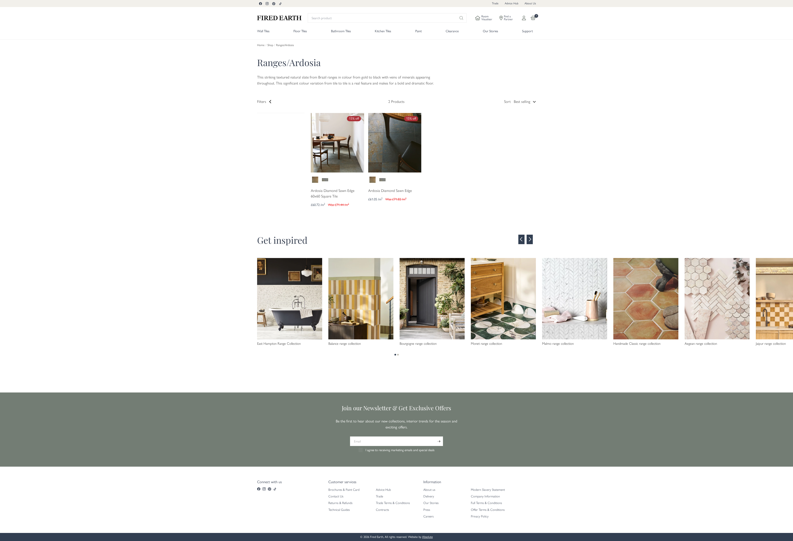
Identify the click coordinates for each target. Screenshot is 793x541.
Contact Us (335, 496)
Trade (495, 3)
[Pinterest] (273, 3)
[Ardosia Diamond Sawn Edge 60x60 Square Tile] (337, 142)
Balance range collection (344, 343)
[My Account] (524, 18)
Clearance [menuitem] (452, 31)
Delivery (428, 496)
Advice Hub (511, 3)
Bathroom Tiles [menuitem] (341, 31)
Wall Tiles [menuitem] (263, 31)
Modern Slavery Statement (488, 490)
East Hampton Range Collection (279, 343)
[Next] (530, 239)
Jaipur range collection (771, 343)
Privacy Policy (480, 516)
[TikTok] (280, 3)
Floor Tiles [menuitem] (300, 31)
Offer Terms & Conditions (488, 510)
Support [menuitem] (527, 31)
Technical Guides (339, 510)
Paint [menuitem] (418, 31)
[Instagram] (267, 3)
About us (429, 490)
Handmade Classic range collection (636, 343)
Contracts (382, 510)
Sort (507, 101)
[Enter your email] (439, 441)
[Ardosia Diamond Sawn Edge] (394, 142)
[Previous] (521, 239)
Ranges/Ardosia (285, 45)
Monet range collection (486, 343)
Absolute (427, 537)
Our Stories (431, 503)
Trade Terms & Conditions (393, 503)
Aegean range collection (701, 343)
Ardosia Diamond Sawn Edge (390, 190)
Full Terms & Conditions (486, 503)
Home (261, 45)
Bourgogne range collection (418, 343)
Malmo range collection (558, 343)
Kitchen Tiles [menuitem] (383, 31)
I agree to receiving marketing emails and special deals (400, 450)
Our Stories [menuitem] (490, 31)
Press (426, 510)
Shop (270, 45)
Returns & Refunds (340, 503)
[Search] (461, 18)
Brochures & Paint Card (344, 490)
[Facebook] (260, 3)
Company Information (485, 496)
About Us (530, 3)
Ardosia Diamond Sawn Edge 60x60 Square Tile (332, 193)
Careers (428, 516)
